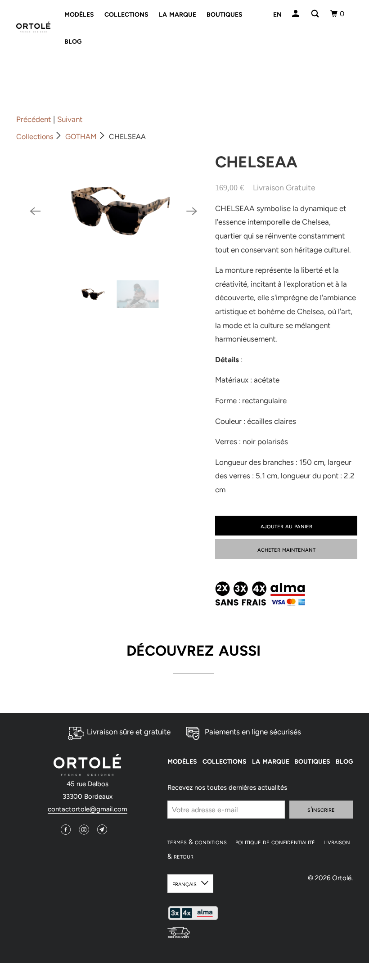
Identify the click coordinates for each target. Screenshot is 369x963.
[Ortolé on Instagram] (85, 828)
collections (126, 13)
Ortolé (341, 878)
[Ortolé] (33, 27)
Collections (34, 136)
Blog (72, 40)
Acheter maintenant (286, 549)
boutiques (225, 13)
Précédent (33, 119)
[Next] (192, 211)
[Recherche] (316, 13)
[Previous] (35, 211)
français (184, 883)
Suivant (69, 119)
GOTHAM (81, 136)
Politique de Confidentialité (275, 842)
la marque (177, 13)
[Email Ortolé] (103, 828)
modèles (79, 13)
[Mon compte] (296, 13)
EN (277, 13)
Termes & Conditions (197, 842)
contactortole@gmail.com (87, 809)
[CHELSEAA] (113, 211)
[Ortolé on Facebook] (66, 828)
